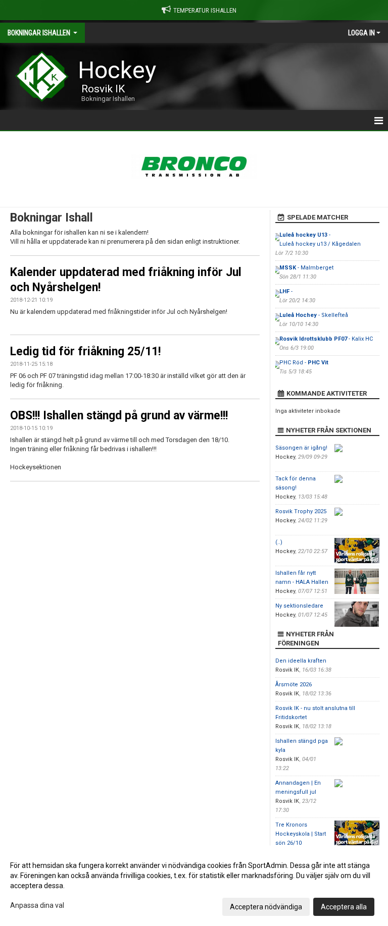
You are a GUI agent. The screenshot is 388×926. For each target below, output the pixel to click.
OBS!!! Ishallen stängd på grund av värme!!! (119, 415)
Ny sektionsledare (299, 606)
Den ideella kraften (300, 661)
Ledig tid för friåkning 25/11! (85, 351)
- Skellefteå (313, 315)
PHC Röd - (303, 362)
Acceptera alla (344, 907)
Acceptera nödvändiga (266, 907)
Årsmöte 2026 (293, 684)
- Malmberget (306, 267)
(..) (278, 542)
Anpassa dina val (37, 905)
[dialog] (194, 885)
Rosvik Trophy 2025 (300, 511)
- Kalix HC (326, 339)
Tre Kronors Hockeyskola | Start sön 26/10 (300, 834)
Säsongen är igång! (301, 448)
